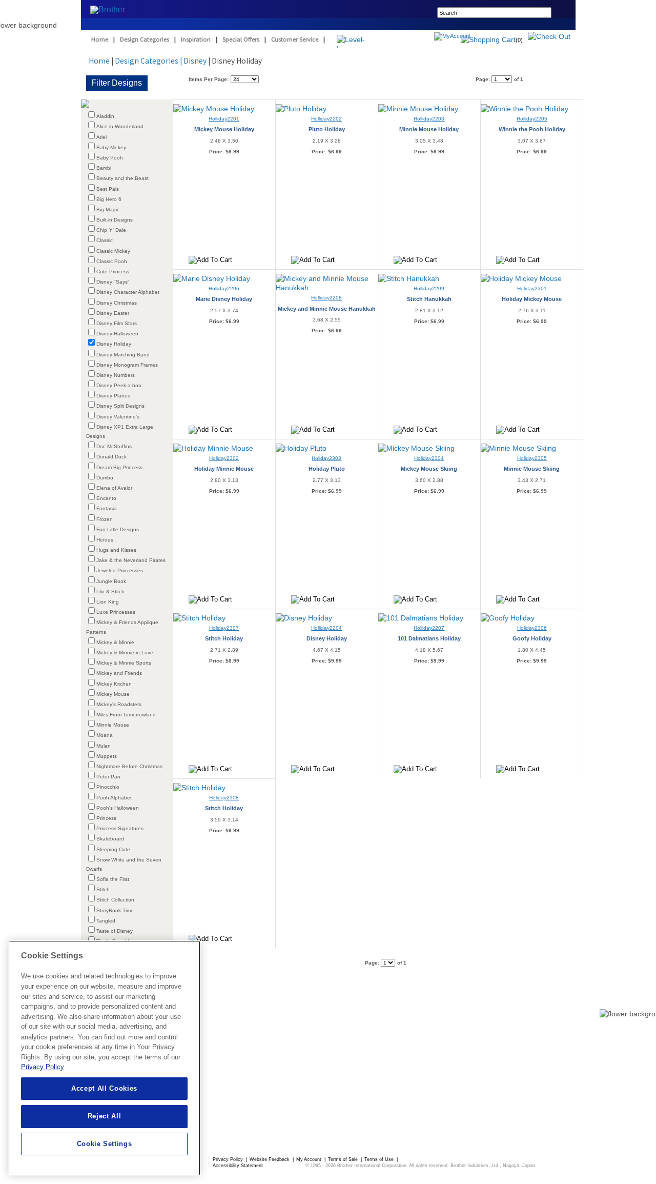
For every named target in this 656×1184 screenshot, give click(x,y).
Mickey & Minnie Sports (123, 663)
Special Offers (240, 39)
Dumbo (104, 477)
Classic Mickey (113, 251)
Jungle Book (111, 581)
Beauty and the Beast (122, 178)
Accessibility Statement (238, 1165)
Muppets (106, 756)
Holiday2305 (532, 458)
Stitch (103, 889)
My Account (309, 1159)
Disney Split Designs (120, 406)
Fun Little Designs (117, 529)
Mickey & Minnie (115, 642)
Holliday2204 (326, 628)
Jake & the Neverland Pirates (131, 560)
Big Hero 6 (108, 199)
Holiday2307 (224, 628)
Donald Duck (111, 456)
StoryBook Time (115, 910)
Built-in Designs (114, 220)
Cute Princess (112, 271)
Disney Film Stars (116, 323)
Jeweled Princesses (119, 570)
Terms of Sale (343, 1159)
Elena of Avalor (114, 488)
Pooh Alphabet (114, 797)
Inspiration (196, 39)
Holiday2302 (224, 458)
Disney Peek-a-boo (118, 385)
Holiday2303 (326, 458)
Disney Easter (112, 313)
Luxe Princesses (115, 612)
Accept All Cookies (104, 1088)
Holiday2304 (429, 458)
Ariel (101, 137)
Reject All (104, 1116)
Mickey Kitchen (114, 684)
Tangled (105, 921)
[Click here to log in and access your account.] (477, 37)
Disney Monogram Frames (127, 365)
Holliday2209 (429, 288)
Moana (104, 735)
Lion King (107, 602)
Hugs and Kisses (116, 550)
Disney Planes (113, 395)
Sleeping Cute (113, 849)
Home (99, 39)
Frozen (104, 519)
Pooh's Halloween (117, 808)
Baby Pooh (109, 157)
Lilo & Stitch (110, 591)
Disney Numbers (115, 375)
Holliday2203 (429, 119)
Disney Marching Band (123, 354)
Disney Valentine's (117, 416)
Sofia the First (112, 879)
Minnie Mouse (112, 725)
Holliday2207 (429, 628)
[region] (104, 1058)
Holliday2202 (326, 119)
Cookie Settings (104, 1144)
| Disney (193, 61)
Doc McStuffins (114, 446)
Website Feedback (270, 1159)
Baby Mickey (111, 147)
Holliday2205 (532, 119)
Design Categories (144, 39)
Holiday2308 (224, 797)
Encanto (106, 498)
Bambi (103, 168)
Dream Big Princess (119, 467)
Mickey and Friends (119, 673)
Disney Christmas (116, 303)
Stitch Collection (115, 899)
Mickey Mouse (113, 694)
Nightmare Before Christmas (129, 766)
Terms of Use (379, 1159)
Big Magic (107, 209)
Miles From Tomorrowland (126, 714)
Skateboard (110, 838)
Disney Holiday (113, 344)
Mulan (103, 746)
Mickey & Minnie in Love (124, 652)
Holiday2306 (532, 628)
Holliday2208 (326, 297)
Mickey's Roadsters (118, 704)
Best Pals (107, 189)
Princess (106, 818)
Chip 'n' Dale (111, 230)
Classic (104, 240)
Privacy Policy (228, 1159)
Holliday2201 (224, 119)
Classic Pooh (111, 261)
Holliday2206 (224, 288)
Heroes (104, 540)
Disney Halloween (117, 333)
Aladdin (105, 116)
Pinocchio (107, 787)
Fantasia (106, 508)
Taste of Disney (114, 931)
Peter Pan (108, 776)
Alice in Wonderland (120, 126)
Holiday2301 (532, 288)
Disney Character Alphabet (127, 292)
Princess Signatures (120, 828)
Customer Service (294, 39)
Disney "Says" (113, 282)
